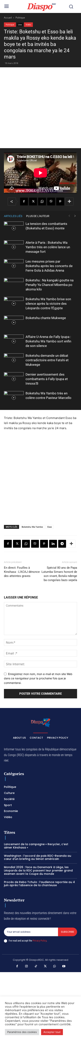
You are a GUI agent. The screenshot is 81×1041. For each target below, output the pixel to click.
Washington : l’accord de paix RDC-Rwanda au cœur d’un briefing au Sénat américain (37, 857)
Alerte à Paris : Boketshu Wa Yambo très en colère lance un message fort (48, 247)
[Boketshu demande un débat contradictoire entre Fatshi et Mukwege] (14, 360)
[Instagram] (26, 966)
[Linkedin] (53, 544)
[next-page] (75, 215)
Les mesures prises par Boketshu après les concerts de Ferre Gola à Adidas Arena (49, 265)
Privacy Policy (39, 940)
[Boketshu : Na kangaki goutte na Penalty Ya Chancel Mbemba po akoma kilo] (14, 285)
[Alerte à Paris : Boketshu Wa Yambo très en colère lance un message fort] (14, 247)
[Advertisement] (40, 107)
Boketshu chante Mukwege (46, 318)
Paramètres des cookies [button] (22, 1032)
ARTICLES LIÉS (13, 216)
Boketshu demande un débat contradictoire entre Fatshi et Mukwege (47, 360)
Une (20, 24)
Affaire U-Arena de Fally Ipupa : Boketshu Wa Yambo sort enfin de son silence (48, 341)
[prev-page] (69, 215)
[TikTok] (36, 966)
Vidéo (28, 24)
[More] (69, 201)
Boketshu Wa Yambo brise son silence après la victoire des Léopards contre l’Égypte (48, 303)
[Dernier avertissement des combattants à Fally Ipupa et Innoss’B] (14, 379)
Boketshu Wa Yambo (32, 526)
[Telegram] (62, 544)
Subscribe (67, 931)
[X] (33, 201)
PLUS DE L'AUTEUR (37, 216)
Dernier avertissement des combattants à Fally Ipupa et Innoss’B (47, 378)
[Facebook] (24, 201)
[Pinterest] (60, 201)
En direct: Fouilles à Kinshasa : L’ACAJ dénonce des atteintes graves (22, 572)
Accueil (8, 17)
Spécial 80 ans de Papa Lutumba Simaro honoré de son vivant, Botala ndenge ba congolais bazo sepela (59, 574)
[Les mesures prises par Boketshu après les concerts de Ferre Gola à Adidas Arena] (14, 266)
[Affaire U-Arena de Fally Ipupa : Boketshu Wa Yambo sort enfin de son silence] (14, 341)
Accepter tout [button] (52, 1032)
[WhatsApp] (42, 201)
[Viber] (51, 201)
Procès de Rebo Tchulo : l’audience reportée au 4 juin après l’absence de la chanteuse (39, 883)
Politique (20, 17)
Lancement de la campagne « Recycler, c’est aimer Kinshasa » (36, 845)
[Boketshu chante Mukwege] (14, 322)
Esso (49, 526)
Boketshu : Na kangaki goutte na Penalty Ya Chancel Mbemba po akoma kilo (50, 284)
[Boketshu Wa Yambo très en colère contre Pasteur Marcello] (14, 398)
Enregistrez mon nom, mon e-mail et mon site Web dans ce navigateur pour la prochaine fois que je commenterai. (38, 678)
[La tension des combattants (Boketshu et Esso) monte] (14, 228)
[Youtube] (64, 966)
